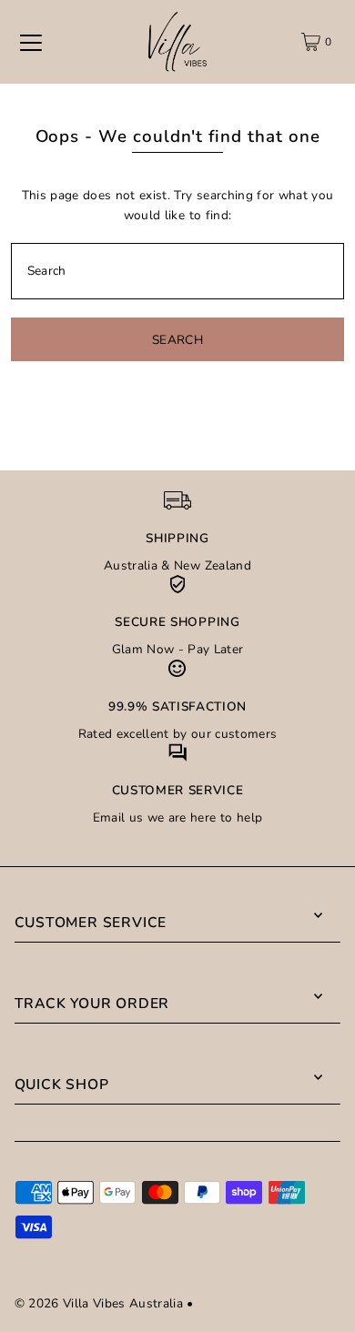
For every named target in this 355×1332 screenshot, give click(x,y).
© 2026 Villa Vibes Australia (99, 1303)
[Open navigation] (31, 42)
